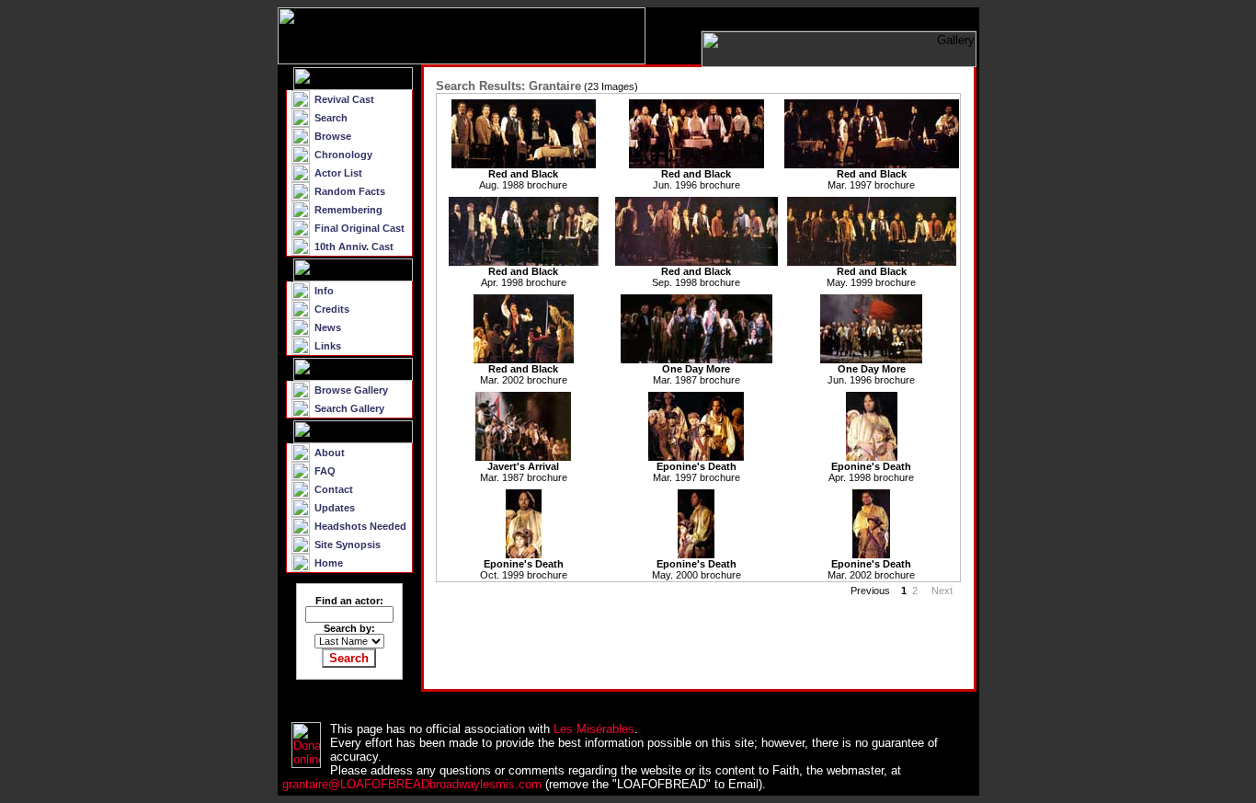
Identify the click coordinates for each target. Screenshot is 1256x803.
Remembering (348, 209)
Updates (334, 507)
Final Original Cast (359, 228)
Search (331, 117)
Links (327, 345)
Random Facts (349, 191)
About (329, 452)
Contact (333, 489)
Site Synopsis (347, 544)
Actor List (338, 172)
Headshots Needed (360, 526)
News (327, 327)
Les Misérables (594, 729)
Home (328, 562)
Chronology (343, 154)
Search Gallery (349, 408)
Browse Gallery (351, 390)
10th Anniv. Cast (354, 246)
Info (324, 290)
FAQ (325, 470)
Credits (331, 309)
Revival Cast (344, 99)
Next (943, 590)
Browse (332, 136)
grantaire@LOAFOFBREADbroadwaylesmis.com (412, 784)
